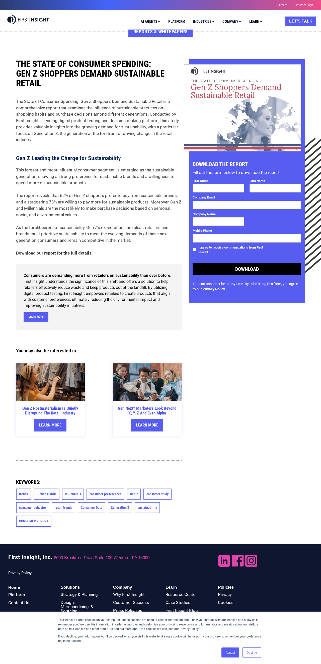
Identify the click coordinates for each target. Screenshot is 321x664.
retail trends (63, 508)
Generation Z (120, 508)
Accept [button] (230, 652)
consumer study (157, 494)
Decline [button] (252, 652)
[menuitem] (149, 22)
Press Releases (127, 610)
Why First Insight (129, 594)
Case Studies (178, 602)
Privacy (225, 594)
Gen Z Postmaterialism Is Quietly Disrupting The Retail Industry (50, 410)
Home (14, 587)
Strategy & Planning (79, 594)
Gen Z (134, 494)
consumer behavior (32, 508)
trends (23, 494)
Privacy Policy (214, 289)
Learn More (50, 424)
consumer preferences (105, 494)
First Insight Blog (182, 610)
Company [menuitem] (230, 21)
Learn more (36, 316)
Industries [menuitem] (202, 21)
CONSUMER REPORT (33, 521)
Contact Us (18, 602)
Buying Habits (46, 494)
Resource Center (181, 594)
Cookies (225, 602)
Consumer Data (91, 508)
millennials (73, 494)
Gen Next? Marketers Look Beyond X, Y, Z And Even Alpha (147, 410)
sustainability (147, 508)
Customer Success (131, 602)
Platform (16, 594)
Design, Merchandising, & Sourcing (77, 606)
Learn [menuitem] (254, 21)
